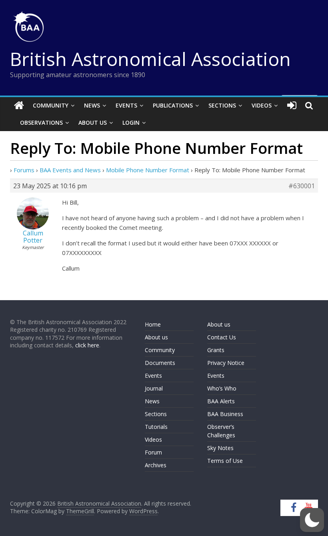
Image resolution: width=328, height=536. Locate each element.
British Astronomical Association (150, 58)
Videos (262, 105)
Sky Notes (220, 448)
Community (50, 105)
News (92, 105)
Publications (173, 105)
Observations (41, 122)
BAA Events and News (70, 170)
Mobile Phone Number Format (147, 170)
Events (126, 105)
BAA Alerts (221, 401)
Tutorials (156, 426)
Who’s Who (221, 388)
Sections (222, 105)
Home (153, 324)
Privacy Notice (225, 363)
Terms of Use (225, 460)
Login (131, 122)
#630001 (301, 185)
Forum (153, 452)
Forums (24, 170)
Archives (155, 465)
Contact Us (221, 337)
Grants (215, 350)
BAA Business (225, 414)
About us (156, 337)
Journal (154, 388)
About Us (92, 122)
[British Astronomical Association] (19, 105)
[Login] (291, 105)
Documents (160, 363)
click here (87, 345)
